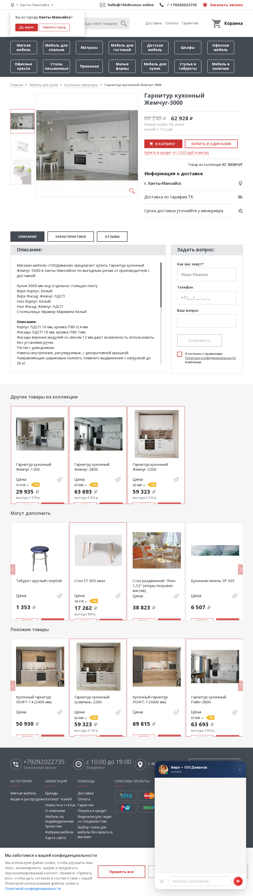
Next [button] (240, 569)
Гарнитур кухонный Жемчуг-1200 (33, 467)
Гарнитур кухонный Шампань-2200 (91, 699)
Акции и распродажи (27, 799)
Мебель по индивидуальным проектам (59, 821)
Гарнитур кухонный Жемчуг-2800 (91, 467)
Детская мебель (155, 47)
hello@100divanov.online (131, 4)
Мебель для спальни (56, 47)
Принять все (121, 871)
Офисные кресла (23, 66)
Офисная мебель (220, 47)
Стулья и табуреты (188, 66)
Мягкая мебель (24, 47)
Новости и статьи (60, 805)
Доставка (153, 22)
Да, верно (26, 27)
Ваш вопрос (188, 311)
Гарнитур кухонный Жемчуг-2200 (150, 467)
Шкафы (188, 47)
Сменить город (54, 27)
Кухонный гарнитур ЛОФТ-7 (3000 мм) (150, 699)
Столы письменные (56, 66)
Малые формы (122, 66)
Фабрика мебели (59, 832)
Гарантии (190, 22)
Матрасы (89, 47)
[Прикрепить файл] (162, 881)
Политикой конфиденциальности (33, 888)
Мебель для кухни (155, 66)
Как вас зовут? (190, 264)
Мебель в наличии (221, 66)
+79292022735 (183, 4)
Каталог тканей (58, 799)
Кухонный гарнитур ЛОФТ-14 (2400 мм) (34, 699)
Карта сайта (55, 837)
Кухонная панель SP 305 (212, 580)
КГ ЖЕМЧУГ (232, 164)
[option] (22, 121)
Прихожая (89, 66)
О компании (55, 810)
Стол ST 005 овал (89, 580)
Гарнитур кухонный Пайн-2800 (208, 699)
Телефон (185, 287)
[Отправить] (238, 881)
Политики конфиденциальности (210, 358)
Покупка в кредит (92, 810)
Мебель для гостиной (122, 47)
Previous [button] (12, 569)
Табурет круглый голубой (39, 580)
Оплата (171, 22)
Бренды (51, 793)
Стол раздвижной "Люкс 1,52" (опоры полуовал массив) (154, 585)
